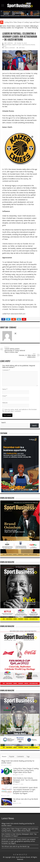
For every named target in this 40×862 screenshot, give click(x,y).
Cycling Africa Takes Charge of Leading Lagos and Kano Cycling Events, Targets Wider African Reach (26, 770)
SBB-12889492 (8, 43)
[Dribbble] (22, 854)
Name (4, 389)
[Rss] (14, 854)
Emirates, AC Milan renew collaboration (27, 355)
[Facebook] (15, 854)
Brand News (11, 26)
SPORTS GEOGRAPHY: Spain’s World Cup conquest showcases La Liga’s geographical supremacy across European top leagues (18, 841)
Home (4, 26)
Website (4, 403)
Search (3, 422)
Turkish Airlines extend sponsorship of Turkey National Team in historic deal (14, 350)
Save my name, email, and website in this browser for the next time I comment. (19, 410)
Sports (4, 46)
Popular (11, 756)
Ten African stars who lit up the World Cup (15, 846)
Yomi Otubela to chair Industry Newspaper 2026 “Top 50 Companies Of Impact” (25, 780)
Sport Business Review (28, 44)
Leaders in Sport (16, 44)
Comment (6, 370)
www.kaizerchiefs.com (18, 314)
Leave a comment (9, 47)
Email (4, 396)
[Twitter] (18, 854)
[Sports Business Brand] (20, 5)
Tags (28, 756)
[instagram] (26, 854)
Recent (4, 756)
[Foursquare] (24, 854)
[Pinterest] (20, 854)
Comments (20, 756)
